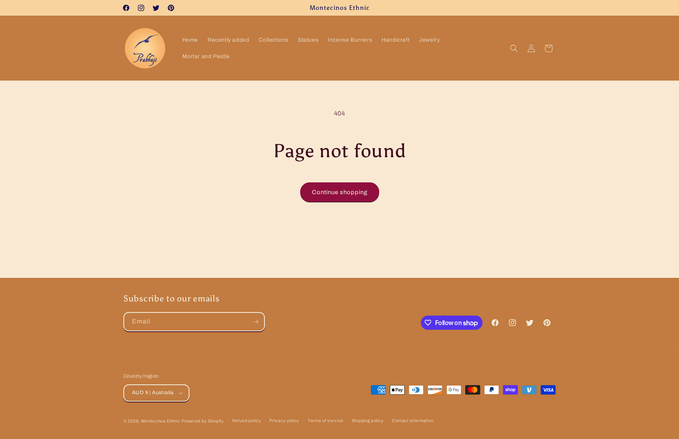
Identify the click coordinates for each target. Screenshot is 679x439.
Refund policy (246, 420)
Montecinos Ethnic (160, 421)
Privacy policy (284, 420)
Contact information (412, 420)
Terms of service (325, 420)
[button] (514, 48)
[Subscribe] (255, 321)
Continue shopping (339, 192)
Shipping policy (368, 420)
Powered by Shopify (203, 421)
